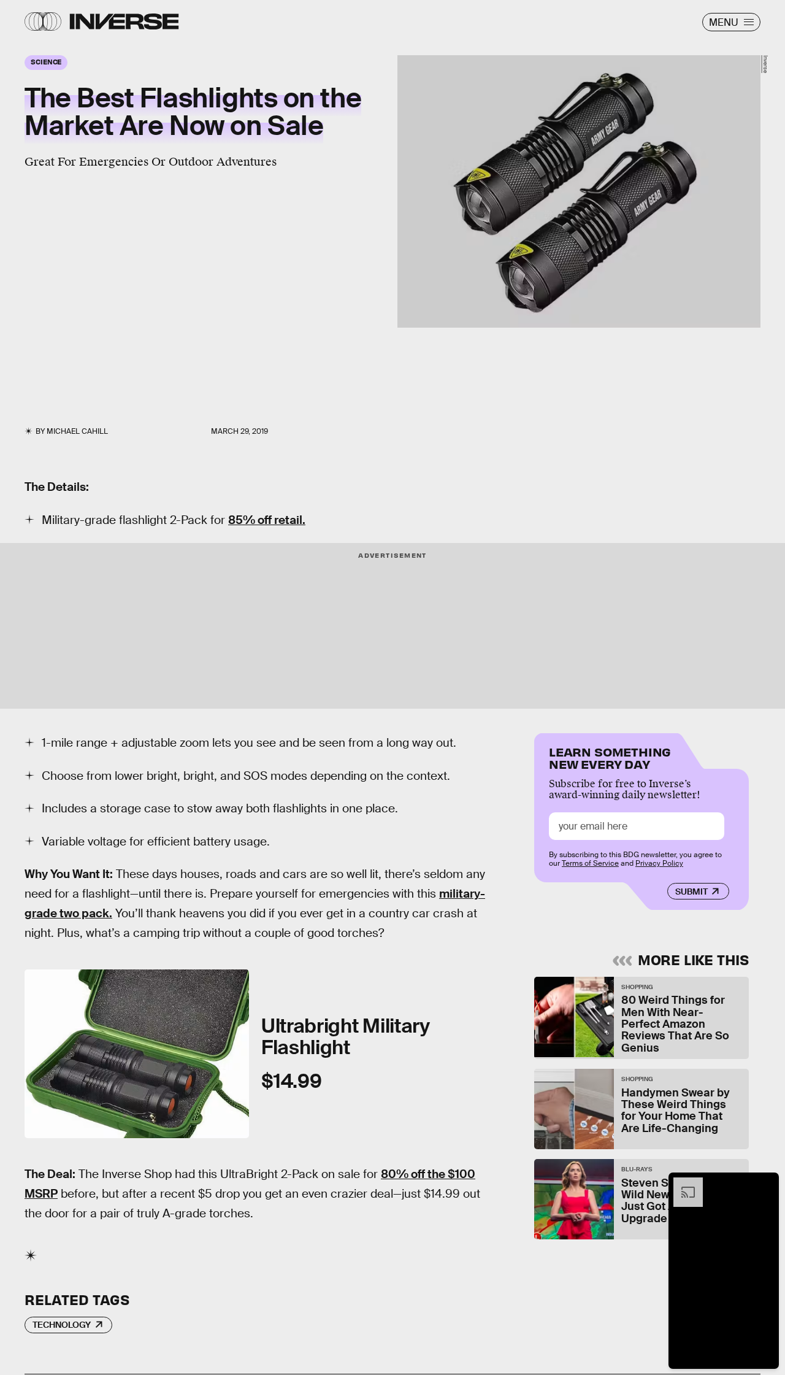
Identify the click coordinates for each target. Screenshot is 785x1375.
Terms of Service (590, 863)
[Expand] (682, 1183)
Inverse (765, 64)
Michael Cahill (77, 431)
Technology (62, 1324)
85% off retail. (266, 520)
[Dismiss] (765, 1183)
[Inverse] (124, 21)
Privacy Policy (659, 863)
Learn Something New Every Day (610, 757)
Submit (691, 891)
